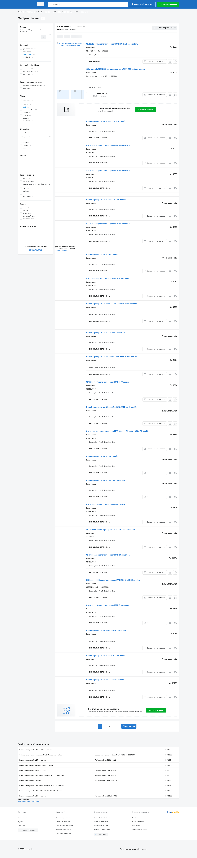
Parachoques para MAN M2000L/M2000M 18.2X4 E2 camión (111, 304)
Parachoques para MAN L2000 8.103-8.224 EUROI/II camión (111, 357)
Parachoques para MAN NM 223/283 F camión (106, 630)
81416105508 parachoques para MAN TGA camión (108, 224)
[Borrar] (50, 34)
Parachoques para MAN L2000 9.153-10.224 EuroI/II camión (111, 407)
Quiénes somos (23, 818)
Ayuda (20, 822)
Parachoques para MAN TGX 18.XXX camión (105, 480)
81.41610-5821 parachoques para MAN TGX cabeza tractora (112, 44)
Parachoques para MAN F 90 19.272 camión (105, 680)
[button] (170, 61)
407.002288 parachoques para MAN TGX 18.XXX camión (110, 530)
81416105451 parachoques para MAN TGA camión (108, 145)
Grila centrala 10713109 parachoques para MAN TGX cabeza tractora (115, 69)
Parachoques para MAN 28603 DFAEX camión (106, 121)
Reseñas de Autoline (63, 829)
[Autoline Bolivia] (26, 4)
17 (116, 726)
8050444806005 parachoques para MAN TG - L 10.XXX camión (113, 580)
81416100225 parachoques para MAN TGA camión (108, 555)
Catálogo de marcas (63, 833)
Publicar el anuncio (145, 110)
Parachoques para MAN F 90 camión (32, 760)
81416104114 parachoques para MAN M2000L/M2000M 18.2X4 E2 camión (117, 431)
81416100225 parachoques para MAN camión (105, 504)
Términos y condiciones (64, 818)
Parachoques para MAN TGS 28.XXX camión (105, 333)
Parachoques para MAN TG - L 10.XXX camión (106, 656)
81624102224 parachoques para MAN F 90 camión (108, 605)
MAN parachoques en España (29, 801)
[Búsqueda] (50, 4)
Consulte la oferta (156, 710)
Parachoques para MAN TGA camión (102, 254)
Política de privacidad (63, 822)
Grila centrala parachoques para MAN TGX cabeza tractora (40, 755)
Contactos (21, 825)
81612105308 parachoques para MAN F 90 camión (108, 278)
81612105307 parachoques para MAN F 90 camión (108, 382)
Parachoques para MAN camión (30, 780)
